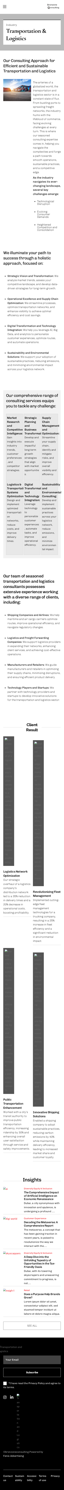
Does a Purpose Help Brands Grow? (42, 1295)
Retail (27, 1290)
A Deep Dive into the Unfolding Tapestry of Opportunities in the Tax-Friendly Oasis (39, 1262)
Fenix (6, 1455)
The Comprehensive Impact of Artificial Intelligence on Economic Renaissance (41, 1196)
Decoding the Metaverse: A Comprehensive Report (41, 1224)
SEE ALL (32, 1325)
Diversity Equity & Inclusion (38, 1188)
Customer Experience (35, 1218)
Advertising (17, 1455)
